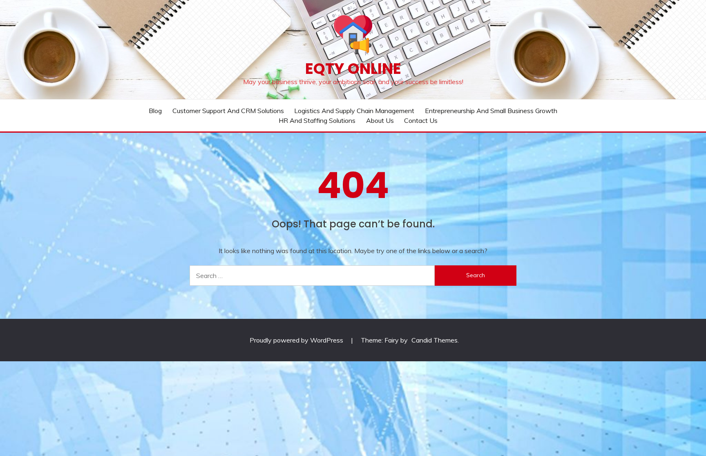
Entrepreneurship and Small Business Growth (491, 111)
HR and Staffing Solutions (317, 120)
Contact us (421, 120)
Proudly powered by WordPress (297, 340)
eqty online (353, 68)
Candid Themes (434, 340)
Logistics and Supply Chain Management (354, 111)
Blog (155, 111)
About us (380, 120)
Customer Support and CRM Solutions (228, 111)
